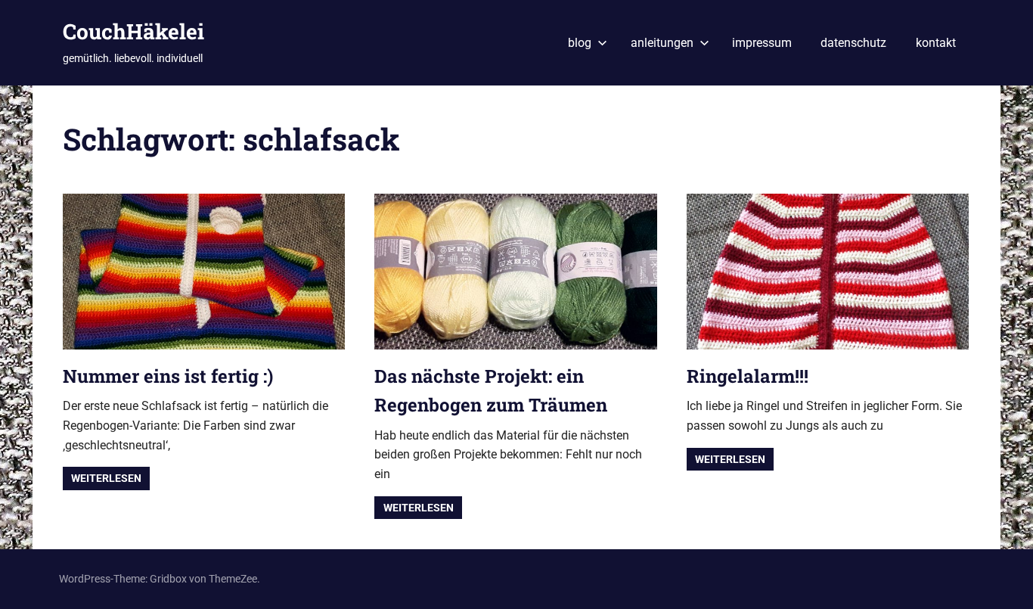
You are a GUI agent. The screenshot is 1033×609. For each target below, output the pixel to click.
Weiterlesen (106, 478)
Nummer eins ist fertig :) (168, 376)
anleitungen (662, 43)
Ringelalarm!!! (747, 376)
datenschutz (853, 43)
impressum (762, 43)
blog (579, 43)
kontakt (936, 43)
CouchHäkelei (133, 31)
